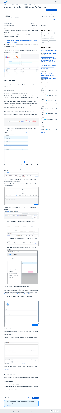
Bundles (51, 39)
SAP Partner (43, 25)
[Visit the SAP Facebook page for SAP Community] (51, 410)
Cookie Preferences (38, 411)
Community (11, 1)
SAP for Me (6, 25)
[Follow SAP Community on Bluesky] (53, 410)
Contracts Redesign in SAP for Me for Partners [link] (29, 4)
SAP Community (7, 4)
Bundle (47, 39)
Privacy (4, 411)
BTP (53, 37)
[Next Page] (50, 44)
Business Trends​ (52, 41)
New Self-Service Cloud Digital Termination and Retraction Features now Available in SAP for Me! (48, 59)
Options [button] (46, 12)
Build (43, 39)
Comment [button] (35, 397)
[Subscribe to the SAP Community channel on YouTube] (55, 410)
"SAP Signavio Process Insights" (47, 35)
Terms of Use (8, 411)
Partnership (12, 25)
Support (31, 411)
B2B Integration (44, 37)
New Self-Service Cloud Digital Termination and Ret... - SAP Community (19, 293)
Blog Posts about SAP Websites (16, 4)
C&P (42, 43)
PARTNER (33, 25)
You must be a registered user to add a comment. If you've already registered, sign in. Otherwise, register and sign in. (20, 402)
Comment (9, 405)
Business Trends (44, 41)
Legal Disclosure (20, 411)
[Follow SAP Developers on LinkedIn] (57, 410)
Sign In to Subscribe (51, 9)
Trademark (27, 411)
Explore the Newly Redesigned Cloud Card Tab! (17, 38)
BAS (49, 37)
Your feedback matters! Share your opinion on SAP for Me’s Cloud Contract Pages (48, 67)
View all (43, 132)
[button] (52, 20)
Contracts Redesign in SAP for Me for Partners (25, 7)
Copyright (14, 411)
